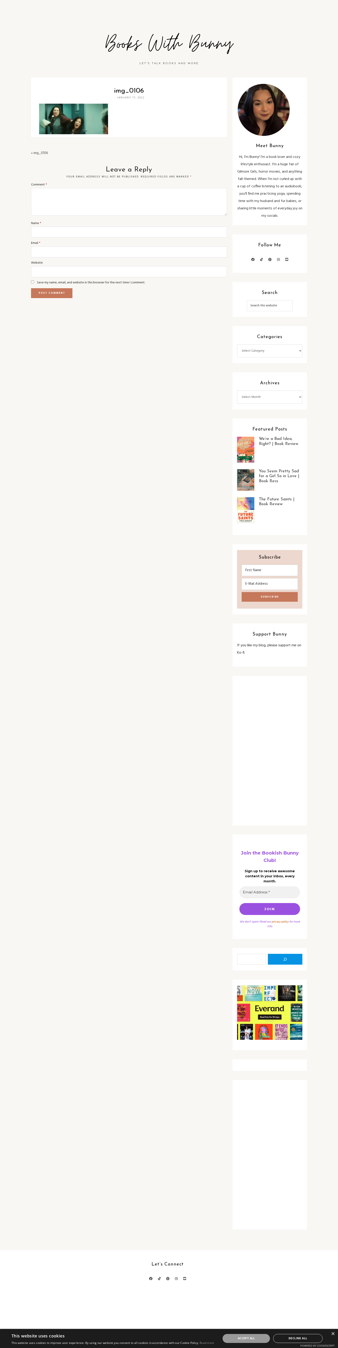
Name (36, 223)
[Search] (285, 959)
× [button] (333, 1334)
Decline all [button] (298, 1338)
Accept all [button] (246, 1338)
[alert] (169, 1338)
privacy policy (280, 921)
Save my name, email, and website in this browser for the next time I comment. (91, 282)
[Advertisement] (269, 751)
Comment (39, 184)
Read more (207, 1343)
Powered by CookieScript (317, 1345)
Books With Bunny (169, 44)
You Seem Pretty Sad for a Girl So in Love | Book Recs (279, 476)
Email (35, 243)
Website (37, 262)
